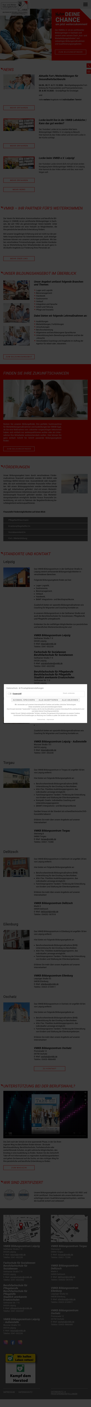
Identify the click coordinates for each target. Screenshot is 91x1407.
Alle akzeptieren (48, 700)
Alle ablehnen (70, 700)
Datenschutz (41, 719)
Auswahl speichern (24, 700)
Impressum (50, 719)
